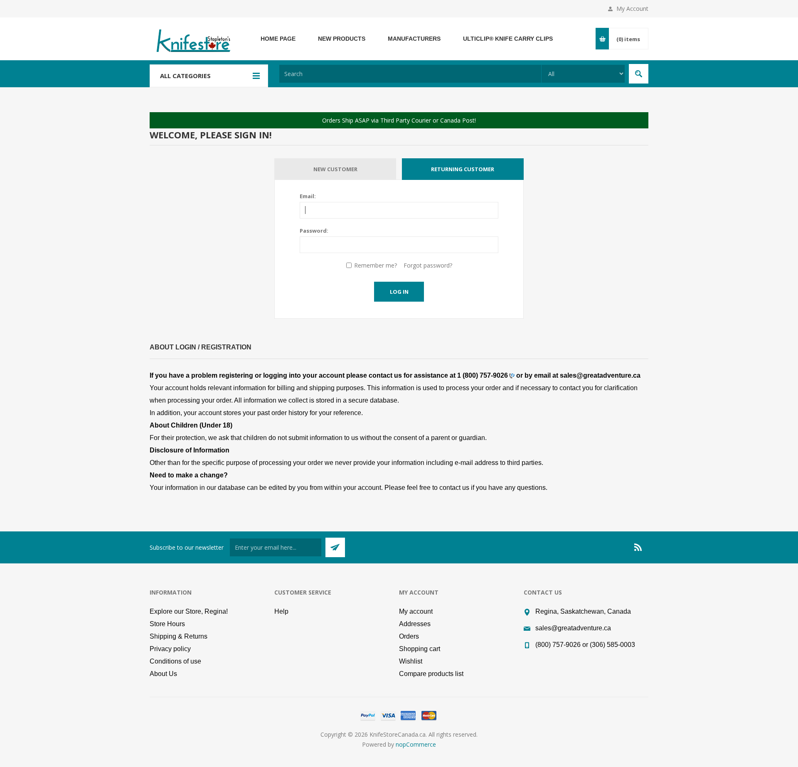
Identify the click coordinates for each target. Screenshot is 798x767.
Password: (314, 230)
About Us (163, 673)
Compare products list (431, 673)
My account (416, 611)
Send (335, 547)
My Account (632, 8)
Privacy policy (170, 648)
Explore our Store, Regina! (189, 611)
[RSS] (638, 547)
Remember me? (375, 265)
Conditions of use (175, 661)
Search (638, 74)
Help (281, 611)
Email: (308, 196)
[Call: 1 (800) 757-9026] (511, 375)
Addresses (415, 623)
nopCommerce (416, 744)
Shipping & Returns (178, 636)
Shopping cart (419, 648)
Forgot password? (428, 265)
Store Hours (167, 623)
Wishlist (410, 661)
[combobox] (410, 74)
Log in (399, 291)
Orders (409, 636)
